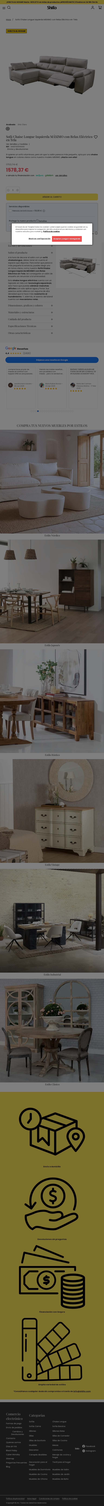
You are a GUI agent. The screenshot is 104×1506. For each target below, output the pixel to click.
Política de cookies (51, 231)
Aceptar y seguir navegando (66, 239)
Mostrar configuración (40, 238)
